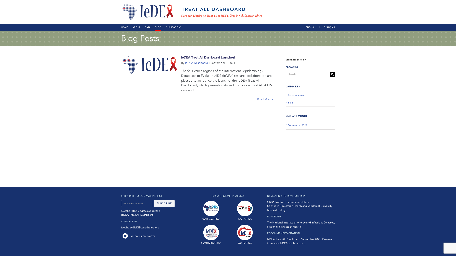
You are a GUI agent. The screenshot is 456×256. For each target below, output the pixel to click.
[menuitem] (124, 27)
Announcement (296, 95)
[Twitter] (138, 236)
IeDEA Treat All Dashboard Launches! (208, 57)
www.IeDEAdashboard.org (289, 243)
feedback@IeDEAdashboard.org (140, 227)
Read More (264, 99)
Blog (290, 102)
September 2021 (297, 125)
